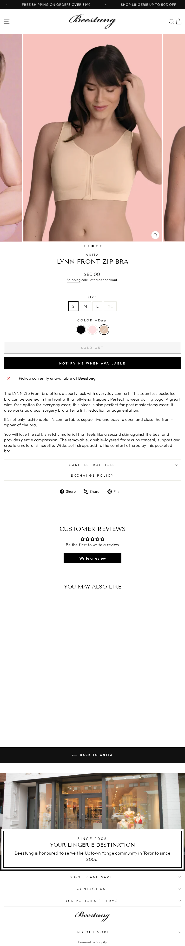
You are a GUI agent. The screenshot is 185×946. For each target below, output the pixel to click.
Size (92, 297)
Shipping (73, 280)
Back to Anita (96, 755)
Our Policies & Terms (91, 901)
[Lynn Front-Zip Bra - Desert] (44, 719)
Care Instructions (92, 465)
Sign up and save (91, 877)
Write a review (92, 558)
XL (110, 306)
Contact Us (91, 889)
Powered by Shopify (92, 942)
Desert (104, 329)
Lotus (92, 329)
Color (92, 320)
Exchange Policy (92, 475)
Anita (92, 254)
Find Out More (91, 932)
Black (81, 329)
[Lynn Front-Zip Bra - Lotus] (38, 719)
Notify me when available (92, 363)
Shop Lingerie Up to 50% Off (138, 4)
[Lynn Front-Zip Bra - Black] (32, 719)
